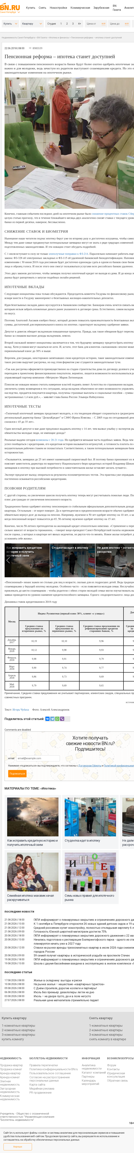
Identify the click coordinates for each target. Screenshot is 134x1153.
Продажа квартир (11, 1065)
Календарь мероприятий (90, 1082)
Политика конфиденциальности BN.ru (53, 1069)
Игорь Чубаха (21, 709)
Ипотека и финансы (59, 37)
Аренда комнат (10, 1077)
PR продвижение (40, 1092)
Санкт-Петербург (8, 12)
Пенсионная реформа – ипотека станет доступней (96, 37)
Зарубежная (101, 7)
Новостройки (58, 7)
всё (103, 23)
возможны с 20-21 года (49, 440)
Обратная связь (117, 1080)
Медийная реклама (41, 1088)
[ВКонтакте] (47, 719)
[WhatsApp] (57, 719)
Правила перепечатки (43, 1065)
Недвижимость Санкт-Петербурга (18, 37)
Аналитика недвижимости (92, 1067)
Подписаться (17, 773)
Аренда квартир (10, 1073)
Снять (42, 7)
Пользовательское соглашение (50, 1073)
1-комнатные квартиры (18, 1025)
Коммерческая (80, 7)
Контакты (113, 1069)
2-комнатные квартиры (18, 1030)
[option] (27, 560)
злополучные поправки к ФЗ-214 (68, 253)
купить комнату (13, 1039)
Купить (30, 7)
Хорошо (17, 1146)
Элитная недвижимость (10, 1083)
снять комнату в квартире (107, 1039)
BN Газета (117, 8)
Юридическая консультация (116, 1075)
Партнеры (88, 1076)
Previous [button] (8, 560)
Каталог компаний (94, 1072)
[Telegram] (52, 719)
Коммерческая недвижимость (10, 1097)
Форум (111, 1065)
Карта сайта (37, 1084)
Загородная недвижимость (10, 1090)
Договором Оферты (89, 765)
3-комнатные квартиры (18, 1034)
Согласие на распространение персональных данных (49, 1079)
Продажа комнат (11, 1069)
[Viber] (62, 719)
